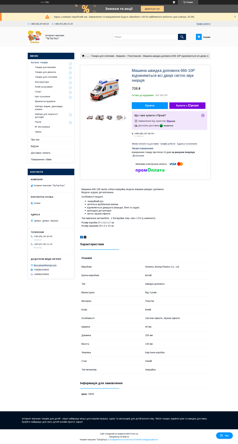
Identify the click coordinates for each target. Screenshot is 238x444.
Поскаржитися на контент (120, 440)
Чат (227, 435)
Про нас (35, 139)
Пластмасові (134, 56)
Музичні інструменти (45, 101)
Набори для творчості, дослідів (46, 115)
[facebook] (81, 237)
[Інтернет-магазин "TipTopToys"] (34, 42)
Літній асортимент (44, 87)
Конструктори (42, 82)
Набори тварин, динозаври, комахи (49, 107)
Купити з (181, 105)
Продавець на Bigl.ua (119, 437)
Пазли (38, 122)
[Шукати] (182, 37)
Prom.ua (134, 434)
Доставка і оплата (40, 153)
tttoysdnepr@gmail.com (45, 265)
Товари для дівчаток (45, 72)
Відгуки (35, 146)
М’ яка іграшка (42, 127)
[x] (85, 237)
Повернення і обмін (41, 159)
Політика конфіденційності (146, 440)
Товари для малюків (45, 67)
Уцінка (38, 132)
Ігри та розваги (42, 96)
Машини (120, 56)
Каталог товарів (39, 62)
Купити (149, 105)
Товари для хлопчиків (102, 56)
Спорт (38, 91)
